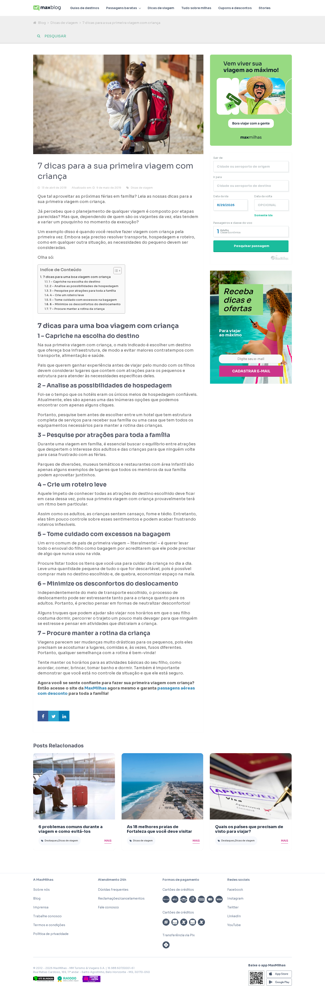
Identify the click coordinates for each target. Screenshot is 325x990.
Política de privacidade (51, 934)
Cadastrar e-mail (251, 371)
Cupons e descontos (235, 8)
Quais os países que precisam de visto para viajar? (249, 829)
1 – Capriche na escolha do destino (74, 281)
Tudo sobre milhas (196, 8)
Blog (42, 23)
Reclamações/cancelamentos (121, 898)
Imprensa (40, 907)
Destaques (51, 840)
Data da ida (220, 196)
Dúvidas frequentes (113, 890)
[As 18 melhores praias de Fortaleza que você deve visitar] (162, 786)
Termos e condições (49, 925)
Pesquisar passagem (251, 246)
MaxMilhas (95, 688)
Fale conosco (108, 907)
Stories (264, 8)
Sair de (218, 157)
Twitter (233, 907)
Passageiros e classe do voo (232, 222)
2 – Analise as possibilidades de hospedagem (84, 286)
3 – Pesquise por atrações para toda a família (83, 291)
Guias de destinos (84, 8)
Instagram (235, 898)
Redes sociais (238, 880)
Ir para (217, 177)
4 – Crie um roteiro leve (67, 295)
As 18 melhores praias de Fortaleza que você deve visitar (159, 829)
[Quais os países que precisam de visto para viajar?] (251, 786)
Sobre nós (41, 890)
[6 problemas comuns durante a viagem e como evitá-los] (74, 786)
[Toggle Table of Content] (115, 270)
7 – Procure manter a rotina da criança (77, 309)
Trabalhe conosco (47, 916)
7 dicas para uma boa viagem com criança (77, 277)
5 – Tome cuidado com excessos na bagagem (83, 300)
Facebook (235, 890)
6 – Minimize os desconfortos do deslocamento (85, 304)
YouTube (234, 925)
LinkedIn (234, 916)
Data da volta (263, 196)
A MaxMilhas (43, 880)
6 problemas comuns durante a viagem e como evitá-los (70, 829)
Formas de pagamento (180, 880)
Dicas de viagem (161, 8)
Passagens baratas (121, 8)
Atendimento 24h (112, 880)
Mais (107, 840)
